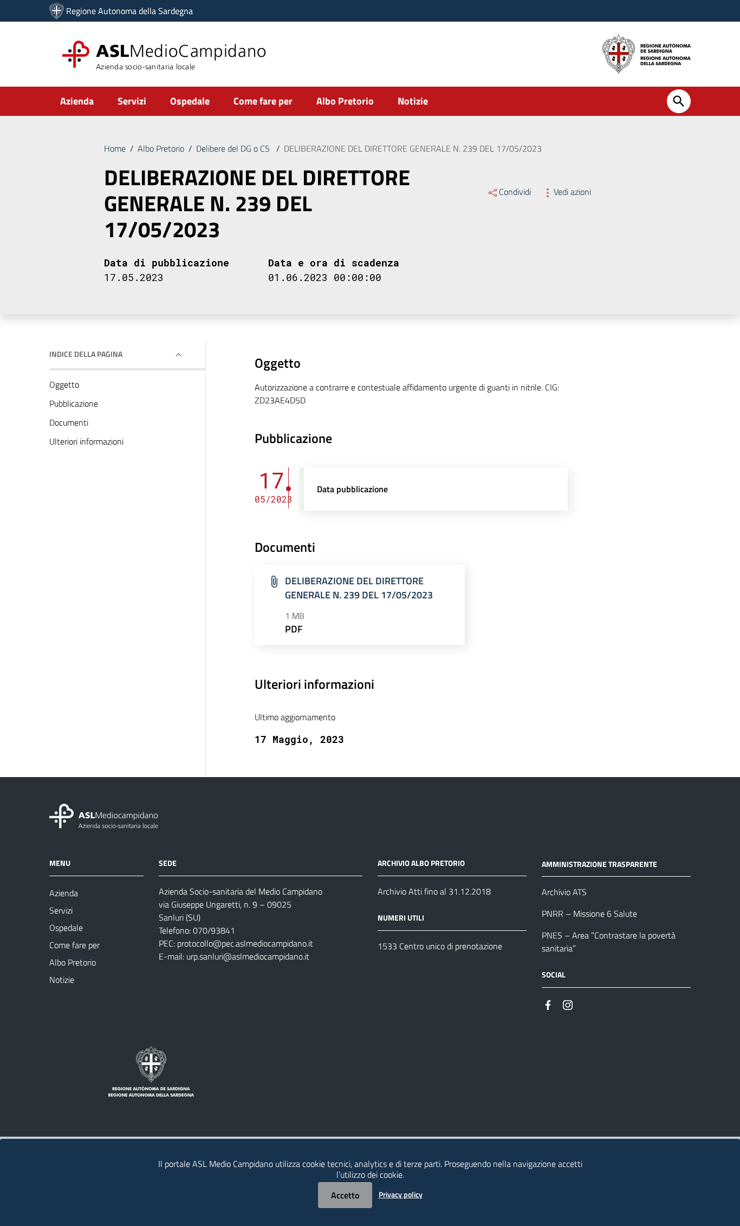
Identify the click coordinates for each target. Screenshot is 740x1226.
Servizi (132, 101)
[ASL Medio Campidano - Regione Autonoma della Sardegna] (104, 814)
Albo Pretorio (345, 101)
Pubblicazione (73, 403)
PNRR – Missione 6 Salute (589, 913)
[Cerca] (679, 101)
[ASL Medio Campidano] (56, 10)
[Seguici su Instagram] (567, 1003)
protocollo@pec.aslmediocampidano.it (245, 943)
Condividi (515, 191)
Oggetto (64, 384)
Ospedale (190, 101)
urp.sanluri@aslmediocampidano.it (247, 956)
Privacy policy (401, 1194)
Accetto (345, 1195)
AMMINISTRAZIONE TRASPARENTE (599, 863)
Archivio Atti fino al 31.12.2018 (434, 891)
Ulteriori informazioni (86, 441)
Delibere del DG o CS (234, 148)
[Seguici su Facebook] (548, 1003)
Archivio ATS (564, 891)
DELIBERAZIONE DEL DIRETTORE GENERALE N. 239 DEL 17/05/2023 (359, 587)
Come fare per (263, 101)
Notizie (413, 101)
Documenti (68, 422)
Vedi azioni (572, 191)
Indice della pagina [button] (85, 354)
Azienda (77, 101)
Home (115, 148)
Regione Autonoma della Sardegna (129, 10)
